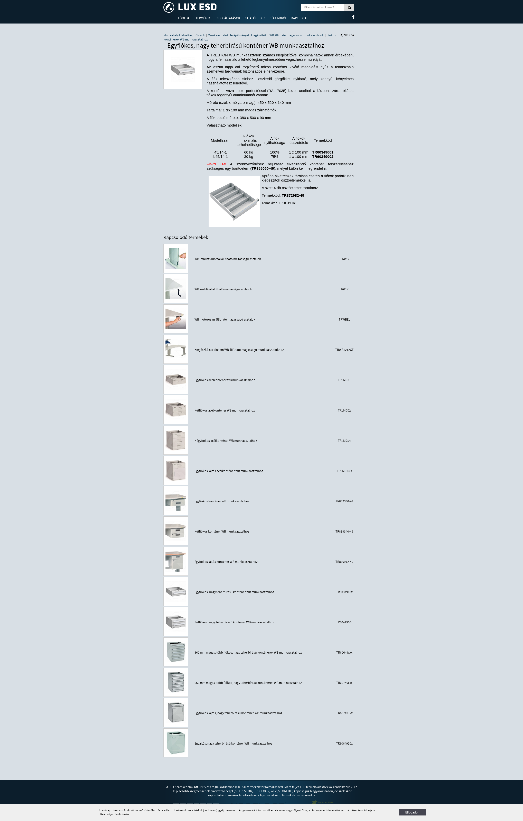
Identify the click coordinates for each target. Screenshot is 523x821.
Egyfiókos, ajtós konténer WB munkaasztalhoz (226, 562)
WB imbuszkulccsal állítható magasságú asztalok (227, 259)
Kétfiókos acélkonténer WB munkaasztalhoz (224, 410)
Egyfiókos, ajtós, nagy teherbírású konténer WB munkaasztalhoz (238, 713)
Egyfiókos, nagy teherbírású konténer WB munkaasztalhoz (234, 592)
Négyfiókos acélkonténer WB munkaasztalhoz (225, 441)
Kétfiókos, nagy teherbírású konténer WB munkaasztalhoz (234, 622)
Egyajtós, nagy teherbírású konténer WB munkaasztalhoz (233, 743)
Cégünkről (278, 18)
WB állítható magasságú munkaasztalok (296, 35)
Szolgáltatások (227, 18)
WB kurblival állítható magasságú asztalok (223, 289)
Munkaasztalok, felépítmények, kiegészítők (237, 35)
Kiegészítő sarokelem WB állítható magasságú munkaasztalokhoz (239, 350)
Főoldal (184, 18)
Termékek (203, 18)
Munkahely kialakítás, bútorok (184, 35)
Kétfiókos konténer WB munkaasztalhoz (221, 531)
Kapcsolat (299, 18)
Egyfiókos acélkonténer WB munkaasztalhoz (224, 380)
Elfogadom (412, 812)
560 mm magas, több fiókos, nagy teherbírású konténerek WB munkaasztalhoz (248, 653)
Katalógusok (255, 18)
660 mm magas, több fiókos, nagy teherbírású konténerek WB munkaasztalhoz (248, 683)
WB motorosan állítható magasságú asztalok (224, 319)
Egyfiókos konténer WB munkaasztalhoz (221, 501)
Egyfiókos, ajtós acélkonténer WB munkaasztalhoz (228, 471)
